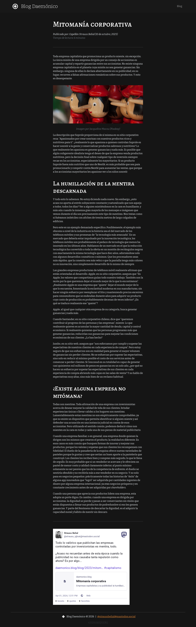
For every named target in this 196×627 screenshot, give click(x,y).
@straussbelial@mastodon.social (116, 616)
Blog (179, 6)
